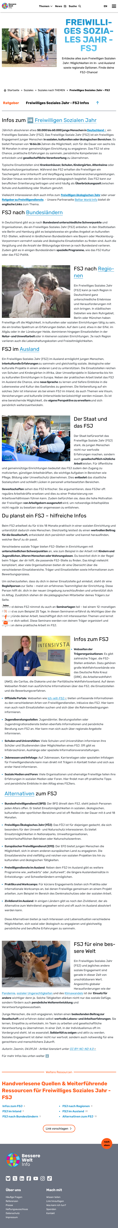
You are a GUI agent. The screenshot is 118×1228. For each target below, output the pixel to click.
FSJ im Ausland (73, 1111)
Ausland (29, 349)
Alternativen (19, 793)
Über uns (13, 1190)
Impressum (12, 1217)
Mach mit (54, 1190)
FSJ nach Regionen (76, 1106)
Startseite (13, 90)
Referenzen (12, 1201)
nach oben (107, 1143)
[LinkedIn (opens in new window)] (22, 1178)
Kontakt (50, 1213)
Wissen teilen (53, 1197)
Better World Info (86, 199)
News (58, 6)
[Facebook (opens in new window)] (28, 1178)
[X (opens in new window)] (15, 1178)
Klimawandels (74, 993)
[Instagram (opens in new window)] (42, 1178)
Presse (9, 1205)
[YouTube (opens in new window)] (35, 1178)
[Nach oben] (97, 103)
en (105, 6)
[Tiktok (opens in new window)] (49, 1178)
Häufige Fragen (14, 1197)
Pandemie (8, 993)
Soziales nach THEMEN (51, 90)
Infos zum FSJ (12, 1106)
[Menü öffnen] (114, 6)
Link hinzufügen (55, 1201)
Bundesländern (44, 212)
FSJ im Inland (11, 1111)
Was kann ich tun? (56, 1205)
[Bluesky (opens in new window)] (8, 1178)
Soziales (28, 90)
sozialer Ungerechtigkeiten (35, 993)
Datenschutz (13, 1213)
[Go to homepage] (23, 1159)
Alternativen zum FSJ (77, 1116)
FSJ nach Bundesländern (20, 1116)
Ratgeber (11, 103)
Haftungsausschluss (17, 1209)
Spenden (51, 1209)
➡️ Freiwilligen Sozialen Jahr (62, 120)
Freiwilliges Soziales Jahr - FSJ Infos (57, 103)
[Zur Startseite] (9, 6)
